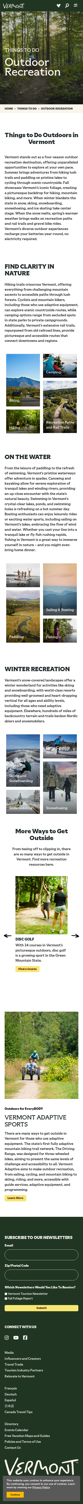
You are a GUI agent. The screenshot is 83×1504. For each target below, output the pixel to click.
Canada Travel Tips (18, 1412)
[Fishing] (60, 631)
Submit (41, 1308)
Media (9, 1352)
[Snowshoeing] (60, 788)
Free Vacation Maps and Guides (27, 1436)
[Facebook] (25, 1338)
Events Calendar (16, 1430)
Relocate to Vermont (20, 1376)
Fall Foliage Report (20, 1298)
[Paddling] (23, 616)
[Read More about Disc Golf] (41, 905)
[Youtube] (16, 1338)
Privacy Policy (41, 1487)
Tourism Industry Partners (24, 1370)
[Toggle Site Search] (67, 5)
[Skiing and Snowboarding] (23, 760)
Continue (15, 1494)
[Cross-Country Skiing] (60, 746)
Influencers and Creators (23, 1359)
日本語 (9, 1406)
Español (10, 1400)
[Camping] (60, 366)
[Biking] (23, 380)
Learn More (14, 1198)
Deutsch (11, 1394)
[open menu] (75, 5)
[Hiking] (23, 422)
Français (11, 1388)
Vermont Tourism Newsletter (28, 1293)
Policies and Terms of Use (23, 1441)
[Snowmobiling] (23, 802)
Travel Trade (14, 1364)
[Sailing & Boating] (60, 589)
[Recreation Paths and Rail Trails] (60, 407)
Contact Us (13, 1448)
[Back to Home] (13, 5)
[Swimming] (23, 575)
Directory (12, 1424)
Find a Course (26, 969)
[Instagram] (7, 1338)
